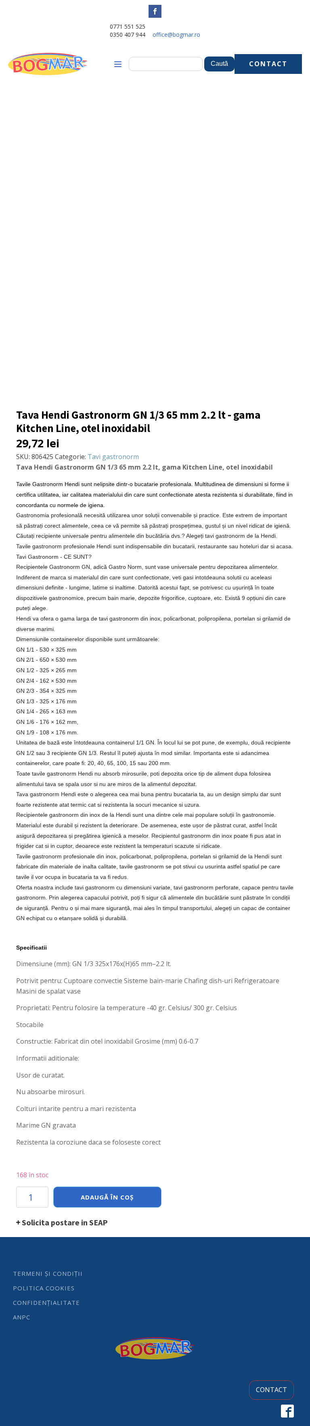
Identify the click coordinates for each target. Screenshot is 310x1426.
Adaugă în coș (107, 1197)
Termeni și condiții (48, 1273)
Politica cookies (44, 1288)
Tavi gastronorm (113, 456)
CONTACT (268, 63)
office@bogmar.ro (176, 34)
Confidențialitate (46, 1302)
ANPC (21, 1317)
